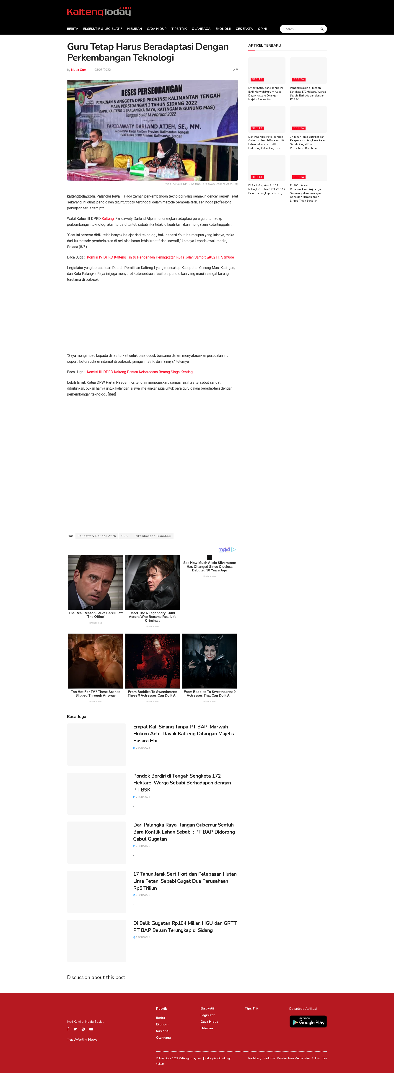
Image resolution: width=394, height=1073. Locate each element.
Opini (262, 29)
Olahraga (201, 29)
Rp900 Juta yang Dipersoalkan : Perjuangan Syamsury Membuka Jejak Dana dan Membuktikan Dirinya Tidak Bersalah (306, 193)
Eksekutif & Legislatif (102, 29)
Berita (72, 29)
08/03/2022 (102, 70)
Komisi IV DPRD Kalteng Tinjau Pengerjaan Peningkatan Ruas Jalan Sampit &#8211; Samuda (160, 257)
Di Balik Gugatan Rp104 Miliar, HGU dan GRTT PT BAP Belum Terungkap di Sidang (185, 927)
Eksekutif (207, 1008)
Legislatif (207, 1015)
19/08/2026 (142, 937)
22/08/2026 (142, 748)
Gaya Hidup (156, 29)
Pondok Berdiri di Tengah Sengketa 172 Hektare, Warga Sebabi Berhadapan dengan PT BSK (182, 783)
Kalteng (108, 218)
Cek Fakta (244, 29)
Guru (124, 536)
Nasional (163, 1031)
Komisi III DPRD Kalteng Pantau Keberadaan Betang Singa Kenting (140, 372)
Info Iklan (321, 1058)
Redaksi (253, 1058)
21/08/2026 (142, 797)
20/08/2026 (142, 846)
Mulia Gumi (79, 70)
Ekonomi (223, 29)
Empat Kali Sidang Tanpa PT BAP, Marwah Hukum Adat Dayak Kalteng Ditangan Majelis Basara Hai (183, 733)
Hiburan (134, 29)
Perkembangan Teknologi (152, 536)
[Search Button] (322, 29)
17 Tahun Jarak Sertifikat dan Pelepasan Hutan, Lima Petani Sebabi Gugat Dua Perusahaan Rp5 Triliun (185, 881)
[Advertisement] (152, 319)
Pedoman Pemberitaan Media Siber (287, 1058)
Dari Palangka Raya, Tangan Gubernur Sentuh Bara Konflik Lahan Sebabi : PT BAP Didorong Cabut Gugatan (184, 832)
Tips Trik (179, 29)
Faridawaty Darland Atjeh (97, 536)
